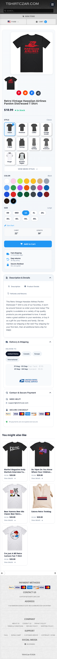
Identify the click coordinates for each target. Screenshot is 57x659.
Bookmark (30, 644)
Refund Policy (32, 626)
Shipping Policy (47, 626)
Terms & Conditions (15, 626)
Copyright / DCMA (48, 635)
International (12, 360)
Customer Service (31, 635)
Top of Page (55, 573)
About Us (15, 623)
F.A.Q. (6, 635)
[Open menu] (52, 4)
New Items (30, 16)
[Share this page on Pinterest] (18, 92)
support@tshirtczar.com (18, 403)
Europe (37, 354)
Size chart (10, 225)
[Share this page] (38, 93)
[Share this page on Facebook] (31, 92)
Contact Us (27, 623)
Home (2, 573)
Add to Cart (30, 244)
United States (13, 354)
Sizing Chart (16, 635)
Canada (26, 354)
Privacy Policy (40, 623)
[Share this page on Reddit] (25, 92)
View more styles (26, 169)
